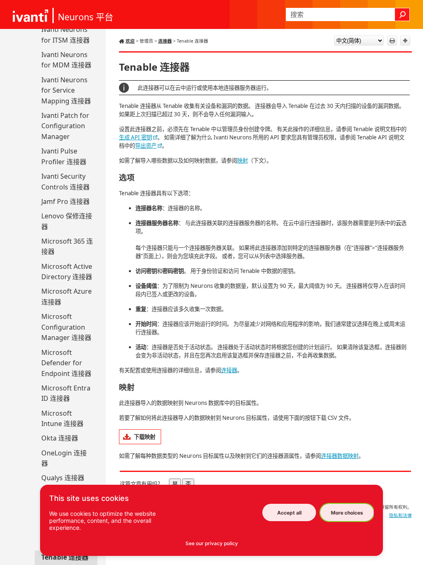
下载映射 (144, 437)
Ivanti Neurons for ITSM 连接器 (65, 35)
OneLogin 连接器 (64, 458)
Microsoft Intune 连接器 (62, 419)
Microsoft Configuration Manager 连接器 (66, 327)
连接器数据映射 (340, 456)
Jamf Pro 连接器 (65, 201)
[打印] (392, 40)
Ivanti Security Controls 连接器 (65, 182)
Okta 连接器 (59, 438)
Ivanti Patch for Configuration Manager (65, 126)
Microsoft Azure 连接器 (66, 296)
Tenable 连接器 (64, 557)
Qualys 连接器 (62, 477)
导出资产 (146, 145)
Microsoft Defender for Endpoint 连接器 (66, 363)
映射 (242, 160)
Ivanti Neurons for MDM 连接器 (66, 60)
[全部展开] (405, 40)
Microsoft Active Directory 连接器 (66, 272)
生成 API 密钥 (135, 137)
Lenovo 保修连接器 (66, 221)
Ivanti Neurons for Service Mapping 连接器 (66, 90)
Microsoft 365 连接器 (67, 246)
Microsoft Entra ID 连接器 (65, 393)
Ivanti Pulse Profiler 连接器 (63, 156)
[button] (402, 14)
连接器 (165, 41)
